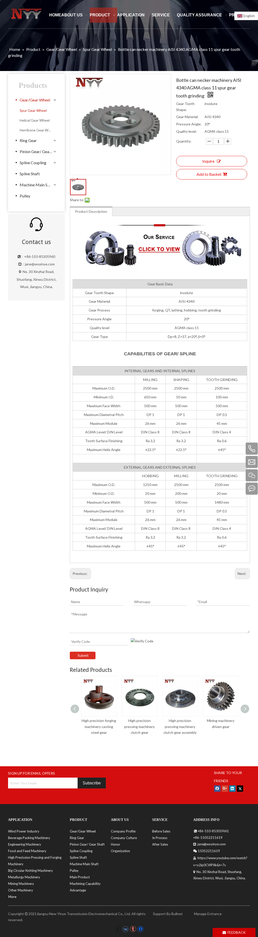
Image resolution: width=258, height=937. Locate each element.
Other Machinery (20, 890)
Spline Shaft (30, 173)
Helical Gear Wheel (35, 120)
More (12, 897)
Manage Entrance (207, 914)
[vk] (125, 929)
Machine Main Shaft (37, 184)
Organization (120, 851)
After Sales (160, 844)
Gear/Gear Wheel (35, 99)
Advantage (78, 890)
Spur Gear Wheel (33, 110)
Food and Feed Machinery (27, 851)
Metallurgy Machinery (24, 877)
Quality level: (186, 131)
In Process (159, 838)
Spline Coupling (33, 162)
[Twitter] (240, 788)
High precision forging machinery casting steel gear (99, 726)
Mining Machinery (21, 884)
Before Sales (161, 831)
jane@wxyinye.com (40, 264)
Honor (115, 844)
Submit (83, 655)
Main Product (80, 877)
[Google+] (225, 788)
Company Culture (124, 838)
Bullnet (177, 914)
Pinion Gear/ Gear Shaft (38, 151)
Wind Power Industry (23, 831)
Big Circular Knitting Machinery (30, 871)
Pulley (25, 195)
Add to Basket (209, 174)
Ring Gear (28, 140)
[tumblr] (133, 929)
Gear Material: (187, 117)
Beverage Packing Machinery (29, 838)
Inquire (208, 161)
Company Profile (123, 831)
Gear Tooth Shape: (185, 106)
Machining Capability (85, 884)
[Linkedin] (232, 788)
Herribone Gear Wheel (37, 130)
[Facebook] (217, 788)
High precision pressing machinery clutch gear (139, 726)
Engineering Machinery (24, 844)
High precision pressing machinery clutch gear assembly (180, 726)
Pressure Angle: (189, 124)
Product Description (91, 211)
